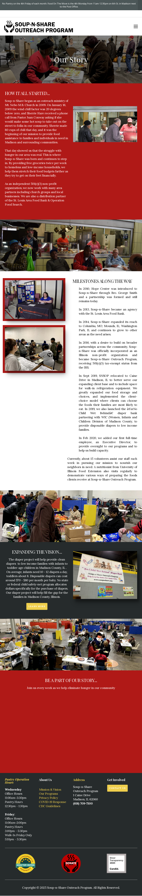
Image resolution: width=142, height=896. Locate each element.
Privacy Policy (48, 798)
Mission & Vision (50, 789)
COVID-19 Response (52, 802)
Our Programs (48, 794)
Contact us (117, 788)
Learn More (36, 606)
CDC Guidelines (49, 806)
